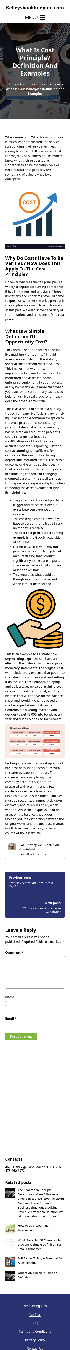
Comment (14, 952)
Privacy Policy (35, 1340)
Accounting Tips (35, 1306)
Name (10, 999)
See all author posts (34, 854)
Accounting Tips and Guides (39, 84)
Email (11, 1018)
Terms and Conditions (35, 1331)
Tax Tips (35, 1314)
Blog (35, 1323)
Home (11, 84)
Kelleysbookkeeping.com (35, 7)
